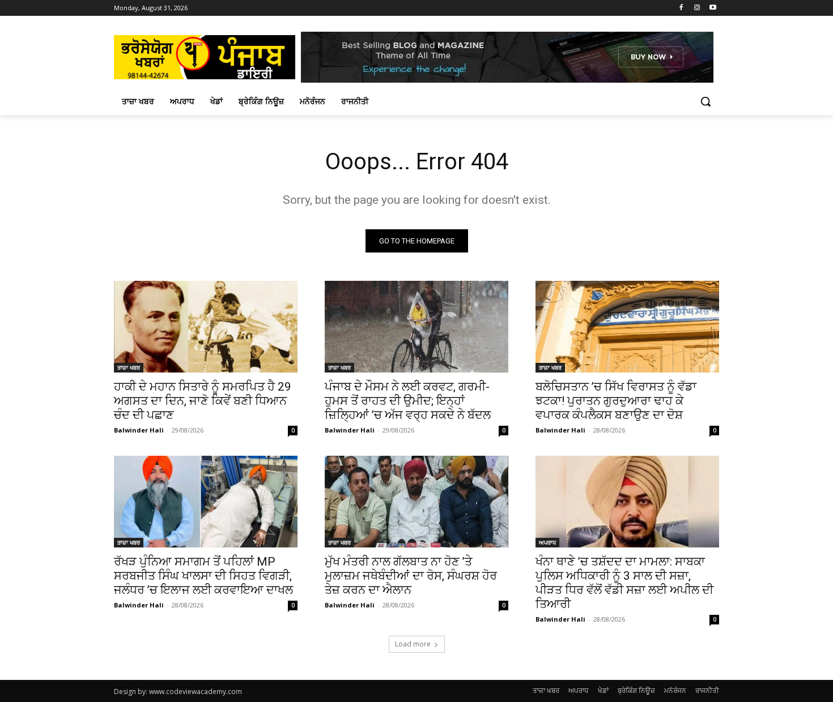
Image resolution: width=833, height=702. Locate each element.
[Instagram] (696, 8)
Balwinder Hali (139, 430)
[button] (705, 101)
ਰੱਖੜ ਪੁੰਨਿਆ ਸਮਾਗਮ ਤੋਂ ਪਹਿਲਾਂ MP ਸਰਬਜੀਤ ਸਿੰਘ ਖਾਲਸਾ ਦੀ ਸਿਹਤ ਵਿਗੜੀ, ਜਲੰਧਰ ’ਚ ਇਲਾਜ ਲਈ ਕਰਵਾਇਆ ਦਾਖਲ (203, 576)
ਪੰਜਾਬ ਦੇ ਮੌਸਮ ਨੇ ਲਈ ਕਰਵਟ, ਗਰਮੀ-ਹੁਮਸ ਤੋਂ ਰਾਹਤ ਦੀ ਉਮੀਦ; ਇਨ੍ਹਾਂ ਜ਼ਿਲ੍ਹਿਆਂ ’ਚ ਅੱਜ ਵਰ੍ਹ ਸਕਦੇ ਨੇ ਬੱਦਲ (408, 401)
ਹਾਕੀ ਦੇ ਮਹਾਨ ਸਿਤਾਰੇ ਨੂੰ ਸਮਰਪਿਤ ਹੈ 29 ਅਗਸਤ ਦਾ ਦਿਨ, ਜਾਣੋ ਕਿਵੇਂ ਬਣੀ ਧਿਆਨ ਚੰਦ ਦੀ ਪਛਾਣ (202, 401)
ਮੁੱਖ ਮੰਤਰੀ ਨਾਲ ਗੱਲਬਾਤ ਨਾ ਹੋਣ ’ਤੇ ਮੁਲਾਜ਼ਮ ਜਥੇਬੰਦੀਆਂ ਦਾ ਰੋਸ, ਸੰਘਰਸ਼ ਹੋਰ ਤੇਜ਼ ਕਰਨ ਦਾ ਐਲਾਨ (411, 576)
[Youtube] (712, 8)
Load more (413, 644)
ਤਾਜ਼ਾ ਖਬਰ (128, 367)
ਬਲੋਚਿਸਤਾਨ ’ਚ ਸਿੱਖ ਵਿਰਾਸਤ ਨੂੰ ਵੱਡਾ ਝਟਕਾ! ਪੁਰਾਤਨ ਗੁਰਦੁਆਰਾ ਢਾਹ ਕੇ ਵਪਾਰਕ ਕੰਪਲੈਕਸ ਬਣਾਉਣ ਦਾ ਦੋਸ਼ (616, 401)
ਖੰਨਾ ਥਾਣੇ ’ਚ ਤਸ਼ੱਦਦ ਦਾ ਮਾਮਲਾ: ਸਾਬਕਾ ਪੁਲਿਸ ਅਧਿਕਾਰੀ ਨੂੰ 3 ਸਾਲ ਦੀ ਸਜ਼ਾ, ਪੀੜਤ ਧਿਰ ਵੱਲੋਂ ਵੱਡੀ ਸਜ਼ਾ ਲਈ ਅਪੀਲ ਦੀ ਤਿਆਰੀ (624, 583)
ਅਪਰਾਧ (547, 542)
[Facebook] (681, 8)
